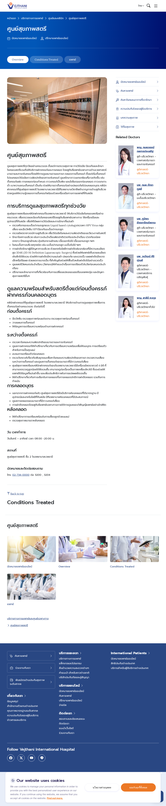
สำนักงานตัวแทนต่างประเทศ (22, 706)
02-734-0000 (21, 475)
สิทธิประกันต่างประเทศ (123, 663)
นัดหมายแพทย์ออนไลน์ (24, 38)
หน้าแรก (11, 18)
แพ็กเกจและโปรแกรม (70, 663)
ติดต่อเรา (64, 723)
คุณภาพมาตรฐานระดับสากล (22, 710)
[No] (161, 772)
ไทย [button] (140, 5)
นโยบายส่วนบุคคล (102, 787)
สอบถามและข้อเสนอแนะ (72, 718)
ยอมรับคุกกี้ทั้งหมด (138, 787)
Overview (18, 59)
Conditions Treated (46, 59)
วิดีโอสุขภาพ (127, 126)
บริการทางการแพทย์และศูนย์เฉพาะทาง (28, 618)
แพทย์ (72, 59)
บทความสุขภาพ (129, 117)
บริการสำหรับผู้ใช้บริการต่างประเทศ (129, 668)
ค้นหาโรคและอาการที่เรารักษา (136, 99)
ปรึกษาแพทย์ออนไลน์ (56, 38)
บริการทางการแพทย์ (32, 18)
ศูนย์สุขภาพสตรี (19, 625)
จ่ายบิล (62, 705)
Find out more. (55, 798)
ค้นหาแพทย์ (127, 90)
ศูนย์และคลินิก (56, 18)
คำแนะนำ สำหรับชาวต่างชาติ (74, 672)
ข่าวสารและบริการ (16, 719)
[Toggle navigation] (156, 5)
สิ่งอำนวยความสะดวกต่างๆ (74, 668)
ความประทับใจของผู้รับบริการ (136, 108)
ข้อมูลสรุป (12, 701)
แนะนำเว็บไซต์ (66, 728)
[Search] (148, 6)
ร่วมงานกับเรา (66, 732)
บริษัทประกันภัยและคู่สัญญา (74, 677)
